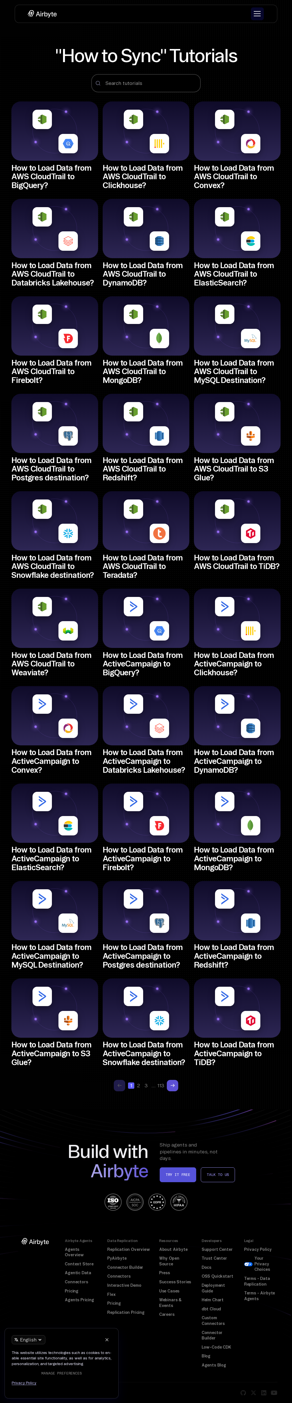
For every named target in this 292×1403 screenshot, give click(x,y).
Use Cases (169, 1291)
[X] (253, 1392)
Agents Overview (74, 1252)
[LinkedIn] (263, 1392)
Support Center (217, 1249)
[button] (257, 13)
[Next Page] (172, 1085)
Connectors (76, 1282)
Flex (111, 1294)
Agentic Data (78, 1273)
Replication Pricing (126, 1312)
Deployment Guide (213, 1288)
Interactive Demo (124, 1285)
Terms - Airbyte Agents (259, 1296)
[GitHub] (243, 1392)
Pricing (71, 1291)
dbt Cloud (211, 1309)
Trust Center (214, 1258)
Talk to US (218, 1174)
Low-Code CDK (216, 1347)
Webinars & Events (170, 1303)
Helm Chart (213, 1300)
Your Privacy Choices (262, 1264)
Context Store (79, 1264)
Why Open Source (169, 1261)
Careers (167, 1314)
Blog (206, 1356)
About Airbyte (173, 1249)
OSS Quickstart (217, 1276)
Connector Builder (125, 1267)
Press (164, 1273)
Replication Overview (128, 1249)
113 (161, 1085)
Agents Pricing (79, 1300)
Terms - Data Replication (257, 1281)
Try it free (178, 1174)
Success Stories (175, 1282)
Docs (206, 1267)
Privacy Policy (258, 1249)
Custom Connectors (213, 1321)
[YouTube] (274, 1392)
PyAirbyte (116, 1258)
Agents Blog (214, 1365)
